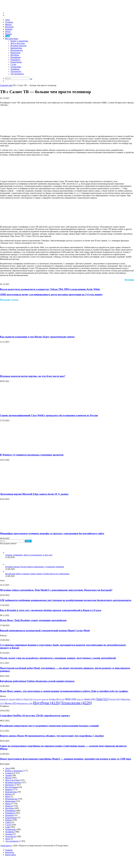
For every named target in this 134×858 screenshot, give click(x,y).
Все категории (11, 38)
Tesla (102, 699)
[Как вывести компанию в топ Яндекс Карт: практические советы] (25, 332)
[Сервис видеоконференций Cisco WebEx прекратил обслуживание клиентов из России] (25, 410)
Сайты (8, 822)
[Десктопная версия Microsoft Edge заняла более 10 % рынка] (25, 489)
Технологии (15, 71)
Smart (90, 699)
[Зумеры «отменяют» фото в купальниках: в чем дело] (8, 552)
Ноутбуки (14, 55)
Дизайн (8, 775)
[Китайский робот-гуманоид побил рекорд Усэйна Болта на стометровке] (6, 571)
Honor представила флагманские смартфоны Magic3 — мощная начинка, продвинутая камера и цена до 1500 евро (65, 758)
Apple (12, 699)
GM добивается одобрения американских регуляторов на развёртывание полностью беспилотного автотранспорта (65, 600)
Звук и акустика (17, 43)
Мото (7, 796)
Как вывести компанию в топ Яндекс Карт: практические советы (37, 336)
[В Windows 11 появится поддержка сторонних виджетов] (25, 450)
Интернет (9, 27)
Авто (7, 20)
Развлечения (16, 62)
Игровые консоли (18, 45)
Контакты (9, 852)
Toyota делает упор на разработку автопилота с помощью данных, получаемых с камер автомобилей (58, 658)
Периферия (15, 57)
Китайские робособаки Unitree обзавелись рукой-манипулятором (37, 681)
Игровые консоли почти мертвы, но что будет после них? (32, 376)
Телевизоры (15, 67)
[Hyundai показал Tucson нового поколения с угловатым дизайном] (8, 564)
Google (37, 699)
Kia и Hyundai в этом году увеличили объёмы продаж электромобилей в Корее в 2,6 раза (50, 610)
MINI (70, 699)
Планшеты (15, 60)
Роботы (8, 34)
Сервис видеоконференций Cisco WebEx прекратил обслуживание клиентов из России (49, 415)
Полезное (9, 815)
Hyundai (54, 699)
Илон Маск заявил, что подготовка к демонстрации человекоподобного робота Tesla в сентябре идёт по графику (64, 691)
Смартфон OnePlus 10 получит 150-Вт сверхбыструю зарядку (35, 715)
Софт (7, 36)
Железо (8, 24)
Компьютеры (16, 48)
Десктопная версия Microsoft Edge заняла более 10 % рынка (34, 494)
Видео (11, 703)
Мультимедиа (16, 50)
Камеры (8, 29)
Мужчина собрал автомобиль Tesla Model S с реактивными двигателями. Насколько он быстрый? (56, 590)
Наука (8, 31)
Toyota (114, 699)
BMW (20, 699)
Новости (9, 806)
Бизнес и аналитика (19, 41)
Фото (7, 839)
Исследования (11, 787)
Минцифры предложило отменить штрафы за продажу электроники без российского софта (52, 533)
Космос (8, 794)
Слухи (13, 64)
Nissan (80, 699)
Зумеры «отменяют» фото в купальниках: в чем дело (28, 555)
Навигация (15, 53)
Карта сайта (10, 855)
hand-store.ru (6, 845)
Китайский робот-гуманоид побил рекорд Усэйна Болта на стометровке (37, 574)
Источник (129, 280)
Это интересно (17, 74)
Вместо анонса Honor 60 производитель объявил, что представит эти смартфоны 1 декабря (52, 735)
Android (4, 699)
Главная (3, 85)
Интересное (25, 703)
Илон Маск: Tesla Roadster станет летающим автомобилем (33, 620)
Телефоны (14, 69)
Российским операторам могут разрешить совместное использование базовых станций (49, 725)
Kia (62, 699)
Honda (45, 699)
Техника (9, 834)
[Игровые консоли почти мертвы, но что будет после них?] (25, 371)
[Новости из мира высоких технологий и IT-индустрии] (19, 8)
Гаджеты (9, 22)
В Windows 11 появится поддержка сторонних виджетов (31, 454)
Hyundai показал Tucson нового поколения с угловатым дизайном (34, 567)
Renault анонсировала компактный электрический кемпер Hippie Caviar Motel (45, 630)
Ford (28, 699)
